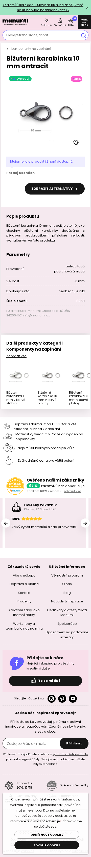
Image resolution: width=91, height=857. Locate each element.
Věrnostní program (67, 575)
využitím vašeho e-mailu (70, 754)
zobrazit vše (72, 491)
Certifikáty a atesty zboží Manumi (67, 612)
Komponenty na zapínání (31, 48)
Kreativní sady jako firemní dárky (24, 612)
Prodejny (24, 601)
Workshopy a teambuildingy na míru (24, 626)
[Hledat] (83, 35)
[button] (76, 143)
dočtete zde (47, 826)
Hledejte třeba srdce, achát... (28, 35)
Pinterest (62, 699)
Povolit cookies (47, 845)
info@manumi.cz (36, 315)
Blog (67, 592)
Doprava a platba (24, 584)
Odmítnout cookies (47, 835)
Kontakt (24, 592)
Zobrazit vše (16, 356)
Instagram (52, 699)
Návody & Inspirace (67, 601)
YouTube (73, 699)
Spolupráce (67, 623)
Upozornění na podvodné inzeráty (67, 635)
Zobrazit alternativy (52, 188)
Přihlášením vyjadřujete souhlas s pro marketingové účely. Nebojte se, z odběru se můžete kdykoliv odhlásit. (45, 759)
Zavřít (87, 7)
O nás (67, 584)
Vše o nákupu (24, 575)
